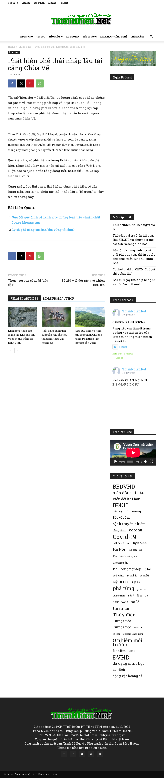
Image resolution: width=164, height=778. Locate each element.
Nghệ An (124, 581)
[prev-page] (10, 350)
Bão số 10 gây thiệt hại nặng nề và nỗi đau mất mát (134, 282)
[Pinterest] (30, 83)
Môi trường (90, 36)
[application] (133, 453)
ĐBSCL (132, 651)
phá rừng (123, 588)
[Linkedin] (73, 754)
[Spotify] (91, 754)
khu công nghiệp (127, 569)
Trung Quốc (122, 621)
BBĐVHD (124, 486)
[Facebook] (12, 83)
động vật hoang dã (128, 676)
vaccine (138, 627)
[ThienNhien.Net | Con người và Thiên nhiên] (82, 19)
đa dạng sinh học (128, 663)
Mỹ (115, 582)
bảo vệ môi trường (127, 511)
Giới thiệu (13, 2)
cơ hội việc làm (121, 543)
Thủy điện (124, 614)
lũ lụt (147, 569)
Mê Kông (118, 575)
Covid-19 (124, 537)
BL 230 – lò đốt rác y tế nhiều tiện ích (83, 282)
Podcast (64, 2)
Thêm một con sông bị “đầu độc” (28, 282)
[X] (21, 83)
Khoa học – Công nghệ (113, 36)
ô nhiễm (119, 651)
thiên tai (121, 608)
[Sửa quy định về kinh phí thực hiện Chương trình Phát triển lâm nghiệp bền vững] (90, 317)
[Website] (100, 754)
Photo (123, 347)
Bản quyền (39, 2)
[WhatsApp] (40, 83)
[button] (151, 37)
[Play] (116, 462)
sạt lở (135, 602)
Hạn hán (132, 549)
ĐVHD (121, 657)
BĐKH (120, 505)
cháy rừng (119, 530)
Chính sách (137, 36)
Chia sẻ (119, 357)
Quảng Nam (119, 595)
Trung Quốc (122, 627)
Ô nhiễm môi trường (127, 642)
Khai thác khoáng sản (125, 556)
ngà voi (136, 581)
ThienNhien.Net (134, 311)
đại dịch (119, 670)
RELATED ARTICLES (24, 298)
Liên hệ (52, 2)
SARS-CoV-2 (120, 602)
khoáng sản (120, 562)
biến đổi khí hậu (128, 493)
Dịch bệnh (140, 543)
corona (135, 530)
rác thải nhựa (138, 595)
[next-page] (16, 350)
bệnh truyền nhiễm (129, 524)
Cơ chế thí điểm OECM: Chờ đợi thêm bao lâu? (134, 271)
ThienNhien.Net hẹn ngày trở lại (134, 227)
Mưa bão (132, 575)
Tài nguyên (72, 36)
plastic (141, 589)
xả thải (116, 633)
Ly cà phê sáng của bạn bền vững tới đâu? (43, 230)
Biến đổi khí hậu (126, 499)
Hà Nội (119, 549)
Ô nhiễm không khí (132, 633)
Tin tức (40, 36)
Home (11, 46)
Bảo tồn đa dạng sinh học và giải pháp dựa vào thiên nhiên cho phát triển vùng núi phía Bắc (134, 256)
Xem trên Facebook (122, 353)
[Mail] (82, 754)
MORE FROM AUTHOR (58, 298)
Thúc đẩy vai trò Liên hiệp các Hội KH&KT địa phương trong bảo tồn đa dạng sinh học (133, 240)
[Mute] (146, 462)
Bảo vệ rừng (122, 517)
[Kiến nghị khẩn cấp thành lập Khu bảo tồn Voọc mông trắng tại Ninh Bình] (22, 317)
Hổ (140, 549)
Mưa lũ (144, 575)
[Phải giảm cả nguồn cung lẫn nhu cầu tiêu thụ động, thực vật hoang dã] (56, 317)
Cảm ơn (26, 2)
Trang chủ (26, 36)
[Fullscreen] (151, 462)
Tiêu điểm (54, 36)
